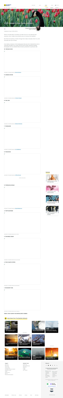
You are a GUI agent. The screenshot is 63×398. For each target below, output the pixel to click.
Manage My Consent (8, 370)
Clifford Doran (18, 175)
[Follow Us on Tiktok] (53, 365)
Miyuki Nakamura (18, 208)
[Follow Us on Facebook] (46, 365)
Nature (9, 7)
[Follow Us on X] (57, 365)
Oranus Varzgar (18, 98)
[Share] (4, 29)
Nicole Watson (18, 72)
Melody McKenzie (18, 123)
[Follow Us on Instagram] (48, 365)
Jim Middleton (18, 149)
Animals (12, 7)
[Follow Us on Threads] (55, 365)
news (6, 7)
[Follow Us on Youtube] (50, 365)
